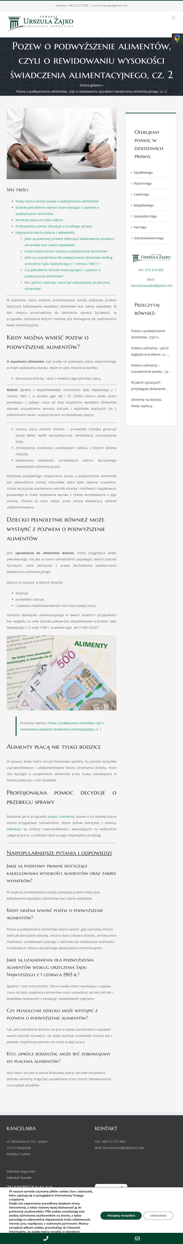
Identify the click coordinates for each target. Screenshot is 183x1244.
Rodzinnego (143, 183)
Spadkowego (143, 172)
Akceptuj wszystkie (121, 1215)
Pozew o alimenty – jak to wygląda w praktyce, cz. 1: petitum (150, 352)
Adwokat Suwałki (19, 1177)
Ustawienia (158, 1215)
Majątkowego (144, 205)
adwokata (14, 829)
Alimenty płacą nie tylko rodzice (39, 220)
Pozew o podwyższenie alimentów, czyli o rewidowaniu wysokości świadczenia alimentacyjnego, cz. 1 (148, 334)
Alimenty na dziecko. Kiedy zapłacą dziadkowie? (146, 403)
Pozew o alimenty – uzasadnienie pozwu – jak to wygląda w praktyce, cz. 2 (150, 369)
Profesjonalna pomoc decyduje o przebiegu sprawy (54, 226)
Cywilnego (141, 194)
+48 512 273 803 (78, 5)
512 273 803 (154, 270)
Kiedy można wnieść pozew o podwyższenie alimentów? (57, 201)
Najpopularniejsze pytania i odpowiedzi (45, 232)
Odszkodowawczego (149, 238)
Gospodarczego (145, 216)
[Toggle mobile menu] (174, 17)
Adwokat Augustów (21, 1171)
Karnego (140, 227)
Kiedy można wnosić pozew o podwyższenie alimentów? (66, 251)
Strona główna (90, 85)
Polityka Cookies (18, 1154)
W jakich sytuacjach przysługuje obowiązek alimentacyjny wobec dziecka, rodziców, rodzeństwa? (148, 386)
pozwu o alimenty (61, 816)
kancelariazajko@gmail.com (110, 5)
